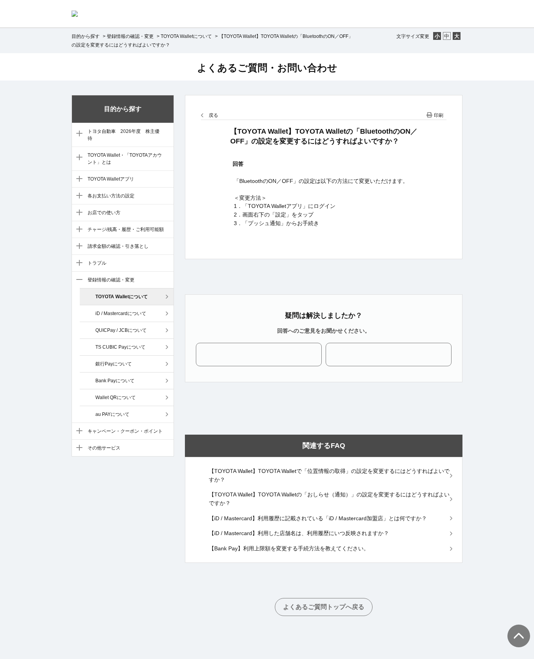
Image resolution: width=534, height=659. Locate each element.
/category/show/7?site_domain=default (77, 229)
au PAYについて (112, 414)
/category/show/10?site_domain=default (77, 280)
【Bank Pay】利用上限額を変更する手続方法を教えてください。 (289, 548)
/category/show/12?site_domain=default (77, 448)
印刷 (438, 115)
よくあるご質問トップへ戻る (323, 606)
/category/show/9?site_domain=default (77, 263)
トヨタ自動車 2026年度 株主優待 (123, 135)
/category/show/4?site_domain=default (77, 179)
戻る (213, 115)
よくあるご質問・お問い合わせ (267, 67)
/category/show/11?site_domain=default (77, 431)
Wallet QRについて (115, 397)
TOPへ (514, 628)
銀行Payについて (113, 364)
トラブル (97, 263)
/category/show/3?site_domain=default (77, 157)
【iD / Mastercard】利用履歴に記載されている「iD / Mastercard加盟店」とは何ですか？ (318, 518)
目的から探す (86, 36)
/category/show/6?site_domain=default (77, 213)
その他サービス (104, 448)
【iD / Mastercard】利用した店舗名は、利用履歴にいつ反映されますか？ (299, 533)
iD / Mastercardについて (120, 313)
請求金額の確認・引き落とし (118, 246)
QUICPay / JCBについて (121, 330)
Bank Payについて (114, 380)
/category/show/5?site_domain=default (77, 196)
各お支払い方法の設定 (111, 196)
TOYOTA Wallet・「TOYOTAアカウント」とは (125, 158)
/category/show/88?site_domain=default (77, 134)
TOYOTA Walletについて (186, 36)
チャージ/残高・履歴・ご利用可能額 (126, 229)
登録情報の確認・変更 (130, 36)
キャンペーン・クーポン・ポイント (125, 431)
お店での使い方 (104, 212)
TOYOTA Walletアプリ (111, 179)
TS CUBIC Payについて (120, 347)
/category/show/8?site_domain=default (77, 246)
